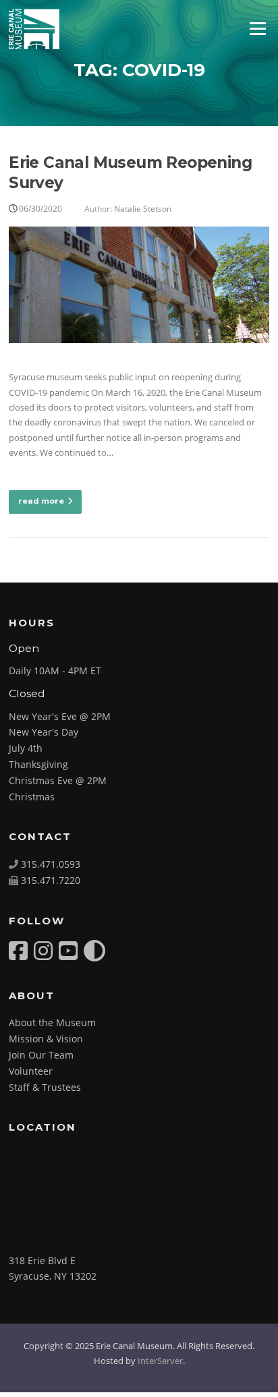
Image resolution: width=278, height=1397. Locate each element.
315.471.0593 (50, 864)
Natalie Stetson (142, 208)
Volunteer (31, 1071)
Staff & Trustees (45, 1087)
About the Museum (52, 1022)
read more (41, 501)
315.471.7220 (50, 880)
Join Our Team (41, 1054)
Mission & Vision (46, 1038)
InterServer (160, 1361)
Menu (257, 28)
